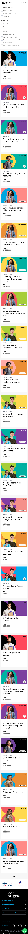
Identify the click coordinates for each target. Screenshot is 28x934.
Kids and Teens (7, 34)
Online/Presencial (8, 13)
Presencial (6, 10)
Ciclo (4, 24)
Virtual (5, 16)
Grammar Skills (7, 42)
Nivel (4, 26)
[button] (24, 930)
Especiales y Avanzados (10, 40)
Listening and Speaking (10, 45)
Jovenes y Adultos (8, 37)
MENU (24, 2)
